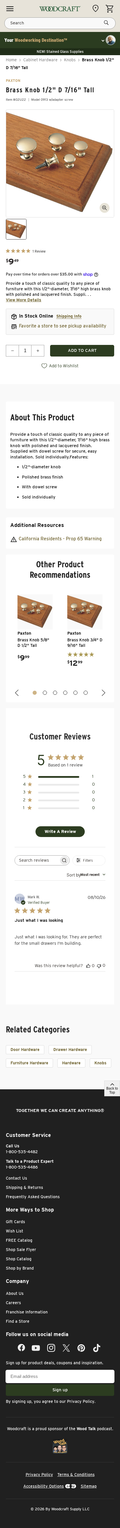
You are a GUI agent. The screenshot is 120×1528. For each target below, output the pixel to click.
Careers (13, 1302)
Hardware (71, 1063)
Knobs (70, 59)
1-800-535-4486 (22, 1167)
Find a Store (17, 1321)
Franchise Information (27, 1312)
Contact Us (16, 1178)
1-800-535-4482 (22, 1151)
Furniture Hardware (29, 1063)
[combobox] (86, 874)
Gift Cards (15, 1221)
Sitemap (89, 1486)
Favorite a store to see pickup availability (62, 326)
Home (11, 59)
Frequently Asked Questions (33, 1196)
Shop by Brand (20, 1268)
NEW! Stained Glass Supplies (60, 51)
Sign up (60, 1389)
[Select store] (97, 8)
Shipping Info (69, 316)
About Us (15, 1293)
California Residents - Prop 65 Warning (60, 538)
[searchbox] (37, 860)
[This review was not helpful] (99, 965)
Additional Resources (37, 525)
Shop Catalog (18, 1259)
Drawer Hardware (70, 1049)
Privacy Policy (80, 1401)
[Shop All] (9, 8)
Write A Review (60, 831)
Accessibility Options (43, 1486)
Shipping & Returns (24, 1187)
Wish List (14, 1231)
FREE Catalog (19, 1240)
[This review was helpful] (88, 965)
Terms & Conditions (76, 1474)
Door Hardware (25, 1049)
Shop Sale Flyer (21, 1249)
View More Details (23, 300)
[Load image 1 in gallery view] (16, 229)
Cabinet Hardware (40, 59)
